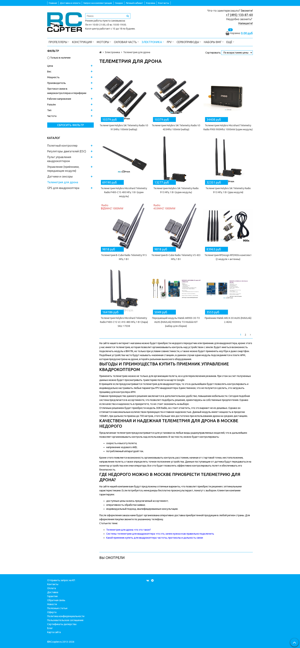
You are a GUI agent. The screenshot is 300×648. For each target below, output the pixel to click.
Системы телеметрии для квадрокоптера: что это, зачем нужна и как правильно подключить (160, 533)
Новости (52, 604)
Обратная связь (56, 600)
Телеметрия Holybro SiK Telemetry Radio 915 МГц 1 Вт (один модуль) (176, 190)
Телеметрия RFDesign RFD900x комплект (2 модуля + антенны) (228, 257)
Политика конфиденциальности (65, 616)
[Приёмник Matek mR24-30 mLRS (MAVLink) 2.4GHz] (228, 288)
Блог (50, 628)
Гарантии (52, 596)
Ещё (229, 42)
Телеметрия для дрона (62, 182)
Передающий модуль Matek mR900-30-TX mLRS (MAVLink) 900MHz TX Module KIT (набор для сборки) (176, 322)
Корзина (150, 3)
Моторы (103, 42)
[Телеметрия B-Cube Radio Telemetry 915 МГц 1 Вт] (124, 225)
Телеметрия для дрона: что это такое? (128, 529)
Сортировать (213, 52)
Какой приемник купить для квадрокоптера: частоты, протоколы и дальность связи (154, 537)
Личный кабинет (134, 3)
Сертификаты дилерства (61, 624)
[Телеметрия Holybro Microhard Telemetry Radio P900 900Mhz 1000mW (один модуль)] (228, 96)
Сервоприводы (188, 42)
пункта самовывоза (114, 20)
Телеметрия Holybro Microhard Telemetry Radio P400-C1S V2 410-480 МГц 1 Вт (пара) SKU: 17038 (124, 322)
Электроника (152, 42)
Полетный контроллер (62, 145)
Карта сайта (54, 632)
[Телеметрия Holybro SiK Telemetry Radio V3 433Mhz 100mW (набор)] (176, 96)
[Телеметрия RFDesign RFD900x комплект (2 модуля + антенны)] (228, 225)
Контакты (163, 3)
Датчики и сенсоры (60, 176)
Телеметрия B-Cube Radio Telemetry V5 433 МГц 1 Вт (176, 257)
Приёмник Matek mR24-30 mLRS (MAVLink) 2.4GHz (228, 320)
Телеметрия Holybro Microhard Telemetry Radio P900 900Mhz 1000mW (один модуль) (228, 127)
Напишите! (245, 23)
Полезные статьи (57, 608)
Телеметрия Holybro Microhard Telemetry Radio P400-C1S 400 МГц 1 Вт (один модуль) (124, 192)
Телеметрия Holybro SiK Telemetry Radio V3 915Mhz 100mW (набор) (124, 127)
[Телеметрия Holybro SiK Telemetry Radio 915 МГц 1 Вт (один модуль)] (176, 159)
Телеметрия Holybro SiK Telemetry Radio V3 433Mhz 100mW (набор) (176, 127)
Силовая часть (126, 42)
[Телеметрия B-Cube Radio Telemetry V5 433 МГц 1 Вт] (176, 225)
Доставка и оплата (70, 3)
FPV (169, 42)
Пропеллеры (58, 42)
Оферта (51, 612)
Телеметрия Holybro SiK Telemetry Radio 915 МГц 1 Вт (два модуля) (228, 190)
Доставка (52, 592)
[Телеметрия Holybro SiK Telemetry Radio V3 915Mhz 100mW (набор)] (124, 96)
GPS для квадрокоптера (63, 187)
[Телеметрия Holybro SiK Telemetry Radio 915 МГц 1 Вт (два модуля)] (228, 159)
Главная (53, 3)
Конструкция (82, 42)
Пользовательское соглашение (65, 620)
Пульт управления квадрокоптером (59, 159)
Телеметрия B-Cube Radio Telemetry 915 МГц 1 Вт (124, 257)
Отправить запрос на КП (61, 580)
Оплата (51, 588)
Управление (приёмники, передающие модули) (63, 168)
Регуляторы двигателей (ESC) (66, 151)
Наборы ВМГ (213, 42)
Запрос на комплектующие (97, 3)
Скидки (119, 3)
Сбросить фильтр (70, 125)
